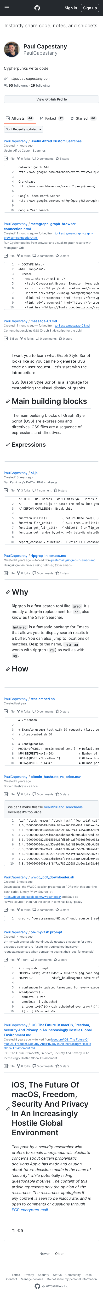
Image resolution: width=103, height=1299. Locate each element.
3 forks (25, 490)
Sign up (90, 7)
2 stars (64, 573)
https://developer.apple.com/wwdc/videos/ (32, 896)
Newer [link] (45, 1253)
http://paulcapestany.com (30, 78)
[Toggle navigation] (7, 8)
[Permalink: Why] (8, 592)
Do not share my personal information (72, 1279)
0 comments (44, 158)
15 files (13, 338)
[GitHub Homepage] (37, 1286)
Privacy (29, 1275)
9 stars (62, 490)
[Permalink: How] (8, 669)
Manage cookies (32, 1279)
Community (73, 1275)
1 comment (44, 490)
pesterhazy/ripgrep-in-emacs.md (73, 560)
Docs (88, 1275)
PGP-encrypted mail (30, 1209)
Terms (16, 1275)
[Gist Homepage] (37, 8)
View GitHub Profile (51, 99)
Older (59, 1253)
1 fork (24, 959)
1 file (11, 158)
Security (43, 1275)
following (40, 85)
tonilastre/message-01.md (72, 325)
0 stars (64, 256)
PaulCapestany (16, 141)
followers (19, 85)
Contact (11, 1279)
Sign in (71, 7)
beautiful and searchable (63, 807)
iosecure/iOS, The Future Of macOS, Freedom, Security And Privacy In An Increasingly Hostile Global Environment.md (47, 1044)
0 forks (25, 158)
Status (57, 1275)
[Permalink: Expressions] (8, 444)
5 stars (64, 158)
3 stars (64, 910)
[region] (51, 189)
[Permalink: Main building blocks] (8, 401)
